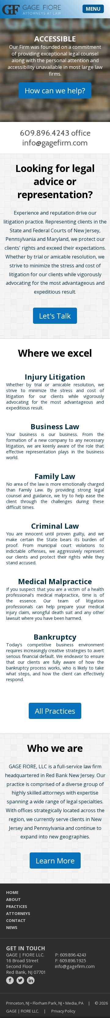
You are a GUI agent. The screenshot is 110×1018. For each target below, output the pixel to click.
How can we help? (55, 90)
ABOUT (13, 899)
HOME (12, 892)
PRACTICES (16, 906)
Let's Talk (55, 316)
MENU (93, 8)
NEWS (11, 927)
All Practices (55, 711)
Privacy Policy (63, 1011)
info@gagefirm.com (55, 143)
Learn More (55, 860)
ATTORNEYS (18, 913)
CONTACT (16, 920)
